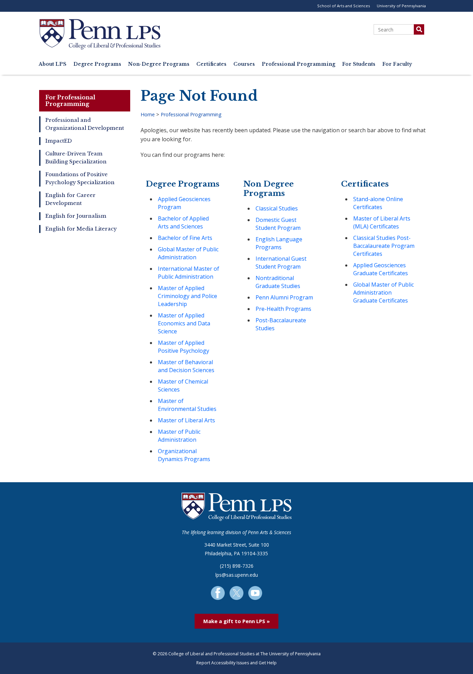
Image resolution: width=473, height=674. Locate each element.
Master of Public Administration (179, 435)
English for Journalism (75, 216)
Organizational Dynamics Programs (184, 455)
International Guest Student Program (281, 262)
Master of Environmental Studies (187, 405)
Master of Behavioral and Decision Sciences (186, 366)
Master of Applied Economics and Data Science (184, 323)
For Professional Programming (70, 100)
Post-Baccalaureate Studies (281, 324)
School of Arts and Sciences (343, 5)
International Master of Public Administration (188, 272)
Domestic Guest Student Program (278, 224)
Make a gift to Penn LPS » (236, 621)
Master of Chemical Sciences (183, 385)
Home (148, 114)
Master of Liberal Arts (186, 420)
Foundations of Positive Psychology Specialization (80, 178)
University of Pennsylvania (401, 5)
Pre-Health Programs (283, 309)
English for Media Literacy (81, 229)
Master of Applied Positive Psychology (183, 346)
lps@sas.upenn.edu (236, 575)
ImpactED (58, 141)
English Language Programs (279, 243)
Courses (244, 64)
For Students (358, 64)
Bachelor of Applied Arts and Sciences (183, 222)
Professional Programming (298, 64)
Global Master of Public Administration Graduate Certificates (383, 292)
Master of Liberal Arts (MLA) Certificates (381, 222)
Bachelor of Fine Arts (185, 238)
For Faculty (397, 64)
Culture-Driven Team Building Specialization (76, 158)
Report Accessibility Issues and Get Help (236, 663)
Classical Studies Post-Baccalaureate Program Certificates (383, 246)
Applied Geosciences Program (184, 203)
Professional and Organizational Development (84, 124)
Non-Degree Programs (158, 64)
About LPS (52, 64)
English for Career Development (70, 199)
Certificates (211, 64)
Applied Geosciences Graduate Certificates (380, 269)
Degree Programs (97, 64)
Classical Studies (277, 208)
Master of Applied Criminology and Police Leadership (187, 296)
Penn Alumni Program (284, 297)
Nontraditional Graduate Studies (278, 282)
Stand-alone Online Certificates (378, 203)
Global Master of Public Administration (188, 253)
